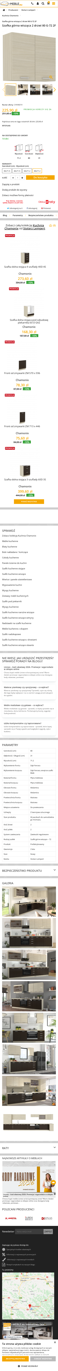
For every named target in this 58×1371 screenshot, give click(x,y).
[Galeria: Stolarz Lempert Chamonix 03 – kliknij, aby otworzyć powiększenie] (29, 965)
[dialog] (29, 1355)
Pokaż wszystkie (29, 501)
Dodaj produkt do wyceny (14, 189)
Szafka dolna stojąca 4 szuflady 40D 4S (25, 266)
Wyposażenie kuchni (12, 584)
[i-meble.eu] (11, 3)
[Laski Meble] (29, 1219)
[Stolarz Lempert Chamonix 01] (23, 89)
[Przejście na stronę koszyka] (48, 3)
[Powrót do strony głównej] (5, 9)
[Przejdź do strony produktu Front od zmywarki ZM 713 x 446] (22, 409)
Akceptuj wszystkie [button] (15, 1359)
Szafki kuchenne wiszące (14, 574)
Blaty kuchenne (9, 546)
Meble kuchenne (10, 541)
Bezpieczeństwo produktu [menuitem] (40, 215)
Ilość (4, 177)
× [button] (55, 1342)
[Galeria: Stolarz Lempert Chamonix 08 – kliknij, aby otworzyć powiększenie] (29, 1122)
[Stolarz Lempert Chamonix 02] (35, 89)
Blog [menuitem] (5, 215)
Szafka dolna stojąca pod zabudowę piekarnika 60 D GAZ (29, 321)
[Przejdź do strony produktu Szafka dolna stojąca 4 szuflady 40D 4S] (25, 249)
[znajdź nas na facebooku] (27, 1336)
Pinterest (47, 208)
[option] (7, 170)
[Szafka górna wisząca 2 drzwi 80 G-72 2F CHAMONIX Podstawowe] (10, 89)
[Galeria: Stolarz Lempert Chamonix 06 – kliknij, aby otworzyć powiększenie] (29, 1059)
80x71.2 (37, 171)
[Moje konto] (37, 3)
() (54, 225)
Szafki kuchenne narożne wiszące (18, 612)
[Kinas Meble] (11, 1219)
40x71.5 (17, 171)
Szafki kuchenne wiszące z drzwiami (19, 639)
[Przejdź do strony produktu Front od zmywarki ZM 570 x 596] (22, 355)
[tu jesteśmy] (28, 1296)
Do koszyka (40, 177)
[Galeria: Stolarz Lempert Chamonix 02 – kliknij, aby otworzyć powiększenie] (29, 933)
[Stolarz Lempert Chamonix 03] (47, 89)
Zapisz (48, 1231)
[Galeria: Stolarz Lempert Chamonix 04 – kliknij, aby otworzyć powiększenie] (29, 996)
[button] (3, 89)
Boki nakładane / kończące (15, 552)
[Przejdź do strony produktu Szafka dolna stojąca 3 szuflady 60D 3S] (25, 462)
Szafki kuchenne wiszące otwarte (18, 645)
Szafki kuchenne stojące (13, 568)
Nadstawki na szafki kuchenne (16, 623)
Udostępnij (32, 208)
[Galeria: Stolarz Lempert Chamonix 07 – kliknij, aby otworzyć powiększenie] (29, 1091)
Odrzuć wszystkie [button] (43, 1359)
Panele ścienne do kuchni (14, 563)
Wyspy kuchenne (10, 590)
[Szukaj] (43, 3)
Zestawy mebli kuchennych (15, 595)
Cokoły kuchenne (10, 557)
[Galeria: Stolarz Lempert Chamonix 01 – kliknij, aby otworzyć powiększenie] (29, 901)
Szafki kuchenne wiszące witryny (18, 617)
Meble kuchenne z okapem (15, 628)
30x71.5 (7, 171)
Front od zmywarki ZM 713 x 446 (22, 426)
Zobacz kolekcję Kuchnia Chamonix (19, 535)
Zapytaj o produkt (10, 184)
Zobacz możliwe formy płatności (18, 195)
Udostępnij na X (16, 208)
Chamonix (25, 273)
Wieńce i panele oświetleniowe (17, 579)
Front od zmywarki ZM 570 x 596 (22, 373)
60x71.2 (27, 171)
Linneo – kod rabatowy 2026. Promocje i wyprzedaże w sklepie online (28, 1195)
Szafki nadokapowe (11, 634)
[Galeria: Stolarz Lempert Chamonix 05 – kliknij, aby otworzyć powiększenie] (29, 1028)
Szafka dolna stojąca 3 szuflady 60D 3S (25, 479)
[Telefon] (32, 3)
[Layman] (47, 1219)
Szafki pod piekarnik (12, 601)
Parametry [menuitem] (18, 215)
